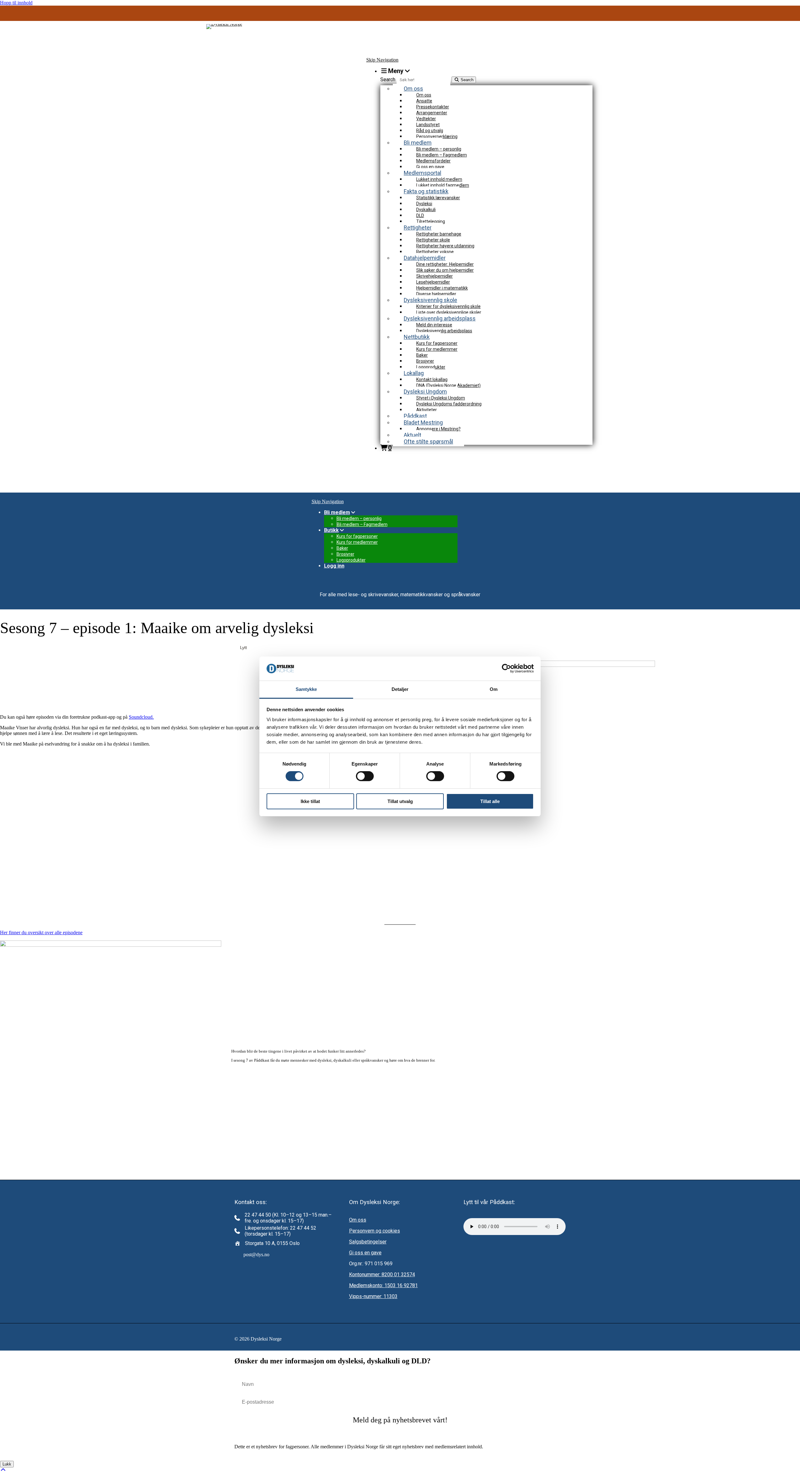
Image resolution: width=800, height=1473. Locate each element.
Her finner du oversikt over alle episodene (41, 932)
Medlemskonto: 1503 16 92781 (383, 1285)
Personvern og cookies (374, 1231)
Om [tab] (494, 689)
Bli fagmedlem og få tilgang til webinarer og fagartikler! (400, 14)
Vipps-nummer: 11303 (373, 1296)
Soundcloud (140, 717)
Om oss (357, 1220)
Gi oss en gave (365, 1253)
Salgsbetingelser (368, 1242)
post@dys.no (256, 1254)
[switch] (365, 776)
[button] (400, 1419)
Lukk (6, 1464)
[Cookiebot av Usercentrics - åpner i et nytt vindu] (506, 668)
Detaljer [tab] (400, 689)
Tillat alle (490, 801)
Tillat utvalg (400, 801)
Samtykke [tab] (306, 689)
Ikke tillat (310, 801)
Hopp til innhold (16, 2)
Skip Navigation (382, 59)
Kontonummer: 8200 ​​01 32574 (382, 1274)
